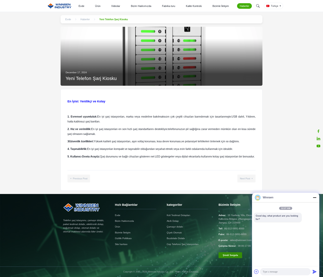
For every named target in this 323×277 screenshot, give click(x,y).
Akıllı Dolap (173, 221)
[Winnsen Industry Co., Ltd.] (60, 6)
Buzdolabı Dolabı (176, 238)
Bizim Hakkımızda (141, 6)
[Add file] (256, 271)
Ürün (97, 6)
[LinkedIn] (318, 138)
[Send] (314, 271)
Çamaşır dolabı (175, 226)
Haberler (244, 6)
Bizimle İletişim (220, 6)
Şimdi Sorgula (230, 255)
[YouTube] (318, 146)
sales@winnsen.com (241, 240)
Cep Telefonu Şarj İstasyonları (183, 244)
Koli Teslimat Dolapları (178, 215)
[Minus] (315, 197)
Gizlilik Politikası (123, 238)
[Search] (258, 6)
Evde (81, 6)
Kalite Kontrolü (194, 6)
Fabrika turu (168, 6)
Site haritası (121, 244)
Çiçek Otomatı (174, 232)
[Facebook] (318, 131)
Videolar (115, 6)
